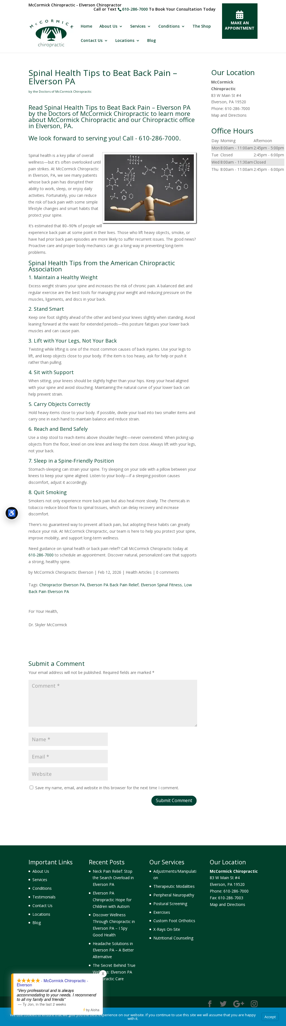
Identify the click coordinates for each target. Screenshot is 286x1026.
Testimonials (44, 897)
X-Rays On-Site (166, 929)
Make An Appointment (239, 25)
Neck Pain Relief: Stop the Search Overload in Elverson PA (113, 878)
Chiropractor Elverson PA (62, 584)
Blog (151, 41)
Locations (124, 41)
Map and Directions (229, 115)
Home (86, 26)
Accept (270, 1016)
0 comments (167, 572)
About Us (108, 26)
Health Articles (139, 572)
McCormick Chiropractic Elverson (63, 572)
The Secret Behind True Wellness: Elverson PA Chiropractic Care (114, 972)
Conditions (169, 26)
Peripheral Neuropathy (173, 895)
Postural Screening (170, 903)
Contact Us (92, 41)
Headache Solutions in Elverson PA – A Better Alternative (113, 950)
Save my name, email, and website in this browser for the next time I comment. (107, 787)
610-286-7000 (135, 9)
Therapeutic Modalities (174, 886)
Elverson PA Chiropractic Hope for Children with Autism (112, 899)
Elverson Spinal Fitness (161, 584)
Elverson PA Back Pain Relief (113, 584)
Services (138, 26)
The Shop (201, 26)
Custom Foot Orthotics (174, 920)
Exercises (161, 912)
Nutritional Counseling (173, 938)
